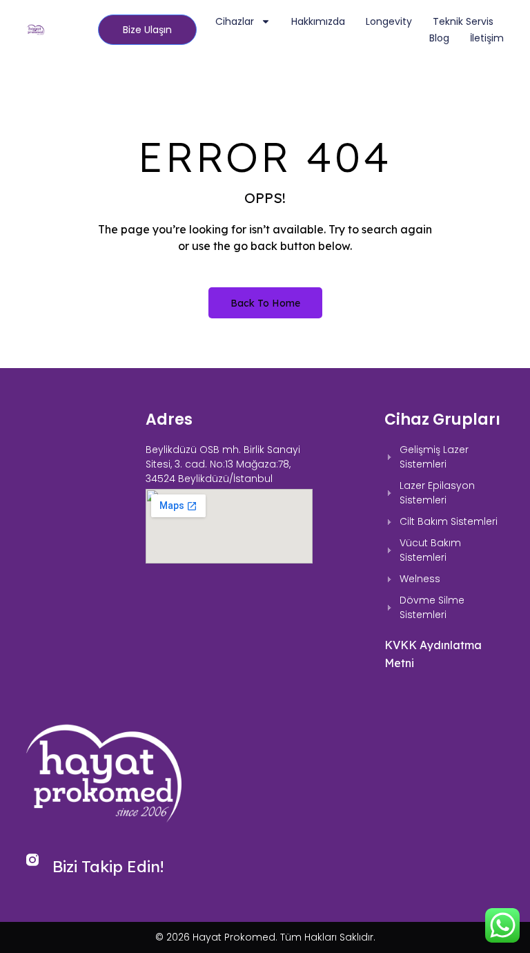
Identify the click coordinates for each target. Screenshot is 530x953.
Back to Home (265, 303)
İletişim (487, 38)
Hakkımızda (318, 21)
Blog (439, 38)
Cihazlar (234, 21)
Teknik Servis (463, 21)
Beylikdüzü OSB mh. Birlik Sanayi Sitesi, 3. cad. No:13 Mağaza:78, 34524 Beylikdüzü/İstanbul (223, 464)
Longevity (389, 21)
